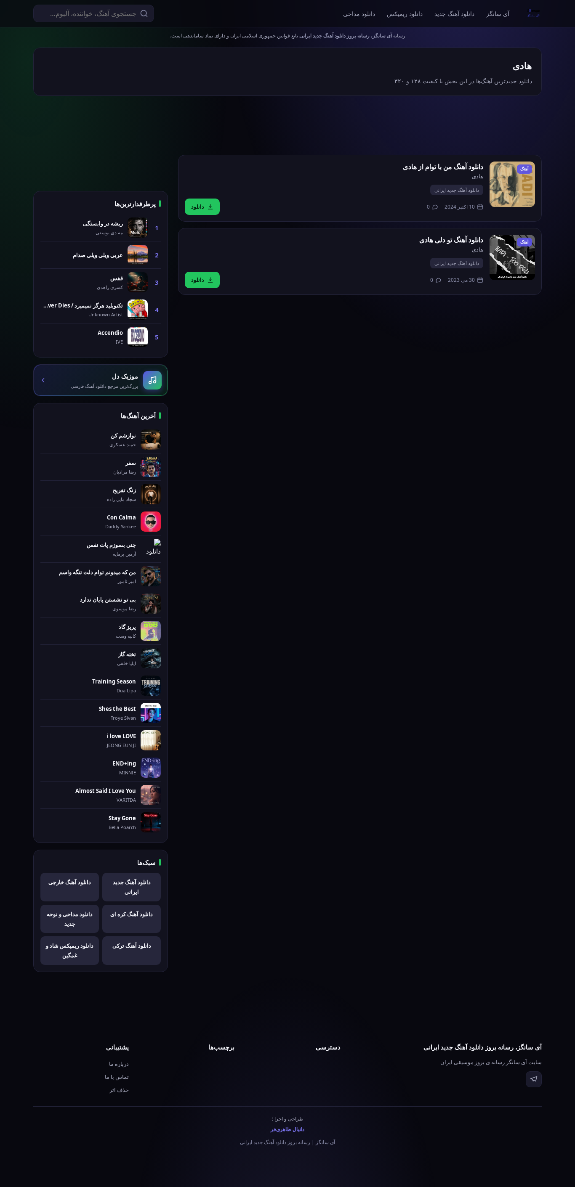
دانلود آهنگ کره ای (131, 914)
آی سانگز (497, 14)
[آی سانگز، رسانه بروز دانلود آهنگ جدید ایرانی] (534, 13)
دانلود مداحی (359, 14)
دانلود (197, 206)
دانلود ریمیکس (405, 14)
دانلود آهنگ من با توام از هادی (443, 166)
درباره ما (119, 1064)
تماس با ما (117, 1077)
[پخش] (512, 184)
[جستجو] (144, 13)
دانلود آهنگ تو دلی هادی (451, 239)
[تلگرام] (534, 1079)
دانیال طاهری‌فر (287, 1129)
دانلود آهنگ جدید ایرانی (456, 190)
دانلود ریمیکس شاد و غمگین (69, 950)
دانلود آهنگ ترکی (131, 945)
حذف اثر (119, 1090)
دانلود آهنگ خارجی (69, 882)
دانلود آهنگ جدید (454, 14)
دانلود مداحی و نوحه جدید (70, 918)
